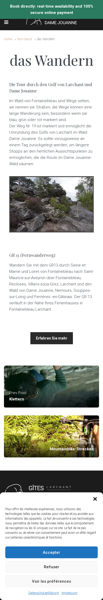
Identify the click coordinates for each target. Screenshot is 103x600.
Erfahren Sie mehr (51, 338)
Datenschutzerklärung (44, 593)
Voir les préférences (51, 581)
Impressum (69, 593)
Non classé (24, 39)
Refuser (51, 567)
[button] (95, 499)
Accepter (51, 552)
